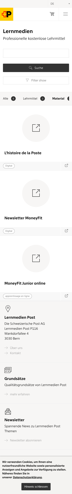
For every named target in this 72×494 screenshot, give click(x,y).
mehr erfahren (19, 394)
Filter (38, 80)
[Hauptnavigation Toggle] (65, 14)
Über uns (16, 348)
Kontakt (15, 353)
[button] (36, 486)
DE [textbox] (52, 3)
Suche (38, 68)
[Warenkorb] (52, 14)
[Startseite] (6, 14)
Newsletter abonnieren (25, 440)
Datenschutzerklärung (27, 477)
